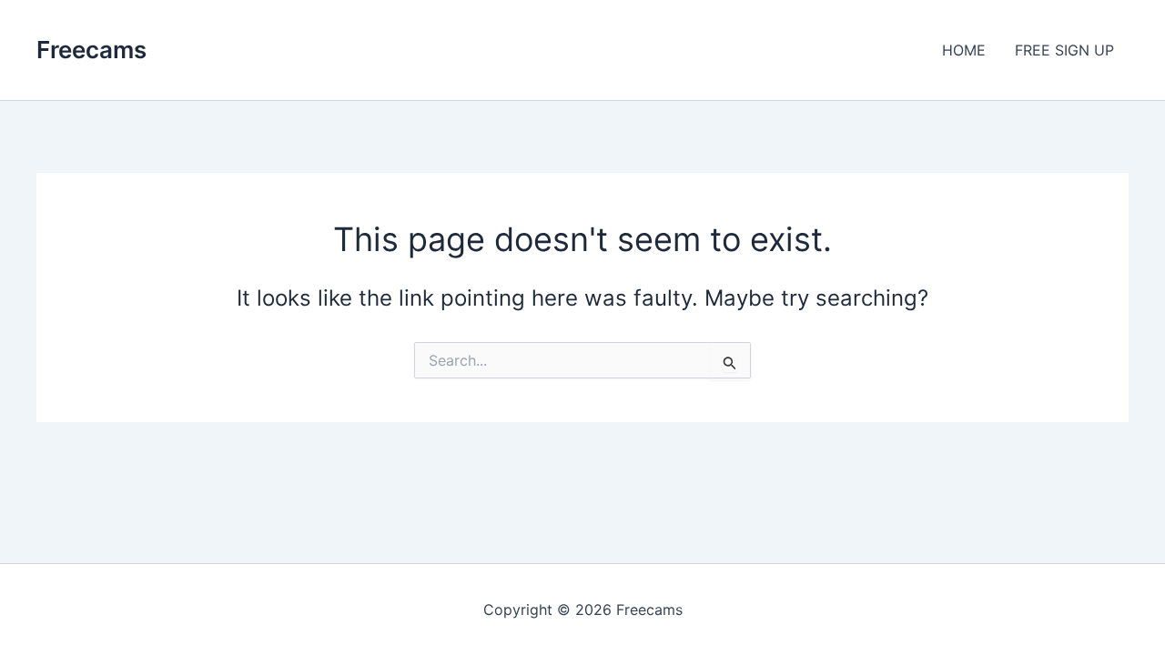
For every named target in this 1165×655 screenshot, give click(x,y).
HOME (964, 50)
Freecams (91, 49)
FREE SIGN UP (1064, 50)
